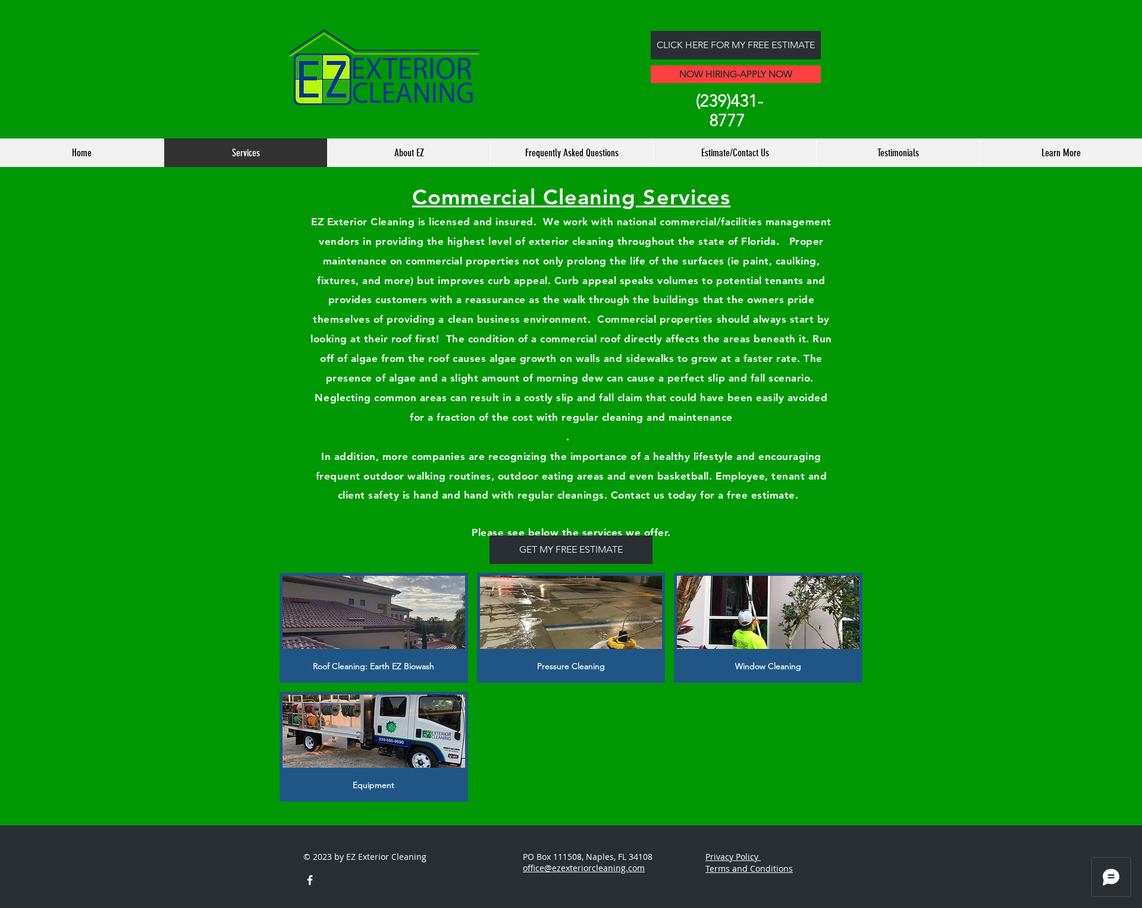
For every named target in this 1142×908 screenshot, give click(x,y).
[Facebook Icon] (309, 880)
